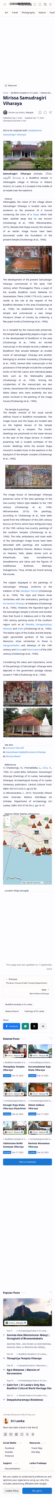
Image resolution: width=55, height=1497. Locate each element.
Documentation (12, 1468)
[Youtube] (11, 1434)
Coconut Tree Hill (15, 747)
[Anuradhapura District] (41, 1062)
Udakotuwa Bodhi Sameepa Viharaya (13, 1145)
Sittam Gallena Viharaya (36, 1106)
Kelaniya (7, 628)
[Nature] (42, 12)
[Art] (6, 12)
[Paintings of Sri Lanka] (34, 1011)
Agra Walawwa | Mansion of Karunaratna (23, 1371)
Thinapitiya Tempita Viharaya (14, 1068)
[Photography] (28, 12)
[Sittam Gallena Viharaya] (40, 1089)
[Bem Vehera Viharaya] (27, 991)
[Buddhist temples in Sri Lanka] (19, 1004)
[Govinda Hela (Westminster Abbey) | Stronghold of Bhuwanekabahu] (27, 1312)
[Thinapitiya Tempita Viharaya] (15, 1051)
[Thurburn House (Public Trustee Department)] (27, 981)
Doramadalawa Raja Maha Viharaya (39, 1068)
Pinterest (9, 1455)
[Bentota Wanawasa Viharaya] (40, 1127)
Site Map (35, 1451)
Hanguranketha (11, 645)
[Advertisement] (27, 48)
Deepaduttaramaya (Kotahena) (25, 1399)
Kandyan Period (29, 590)
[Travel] (15, 12)
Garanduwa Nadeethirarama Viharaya (26, 752)
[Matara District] (12, 1011)
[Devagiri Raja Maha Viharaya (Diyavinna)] (15, 1089)
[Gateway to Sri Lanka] (20, 4)
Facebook (9, 1448)
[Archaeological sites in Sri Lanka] (20, 1100)
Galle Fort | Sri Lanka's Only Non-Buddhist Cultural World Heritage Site (29, 1386)
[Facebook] (5, 1434)
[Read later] (40, 112)
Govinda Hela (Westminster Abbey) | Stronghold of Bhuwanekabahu (28, 1337)
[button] (4, 4)
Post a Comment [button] (27, 1161)
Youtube (9, 1451)
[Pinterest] (16, 1434)
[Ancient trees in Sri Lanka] (31, 1395)
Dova (19, 649)
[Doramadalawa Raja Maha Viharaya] (40, 1051)
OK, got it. (37, 1490)
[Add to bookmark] (24, 1046)
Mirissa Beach (13, 756)
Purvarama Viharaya (14, 603)
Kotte (20, 628)
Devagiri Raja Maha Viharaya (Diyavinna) (14, 1106)
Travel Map (36, 1448)
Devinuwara (33, 649)
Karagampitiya (43, 624)
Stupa (36, 214)
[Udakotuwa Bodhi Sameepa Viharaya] (15, 1127)
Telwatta (29, 624)
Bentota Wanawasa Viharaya (39, 1145)
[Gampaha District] (27, 1365)
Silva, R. (47, 767)
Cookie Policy (11, 1490)
